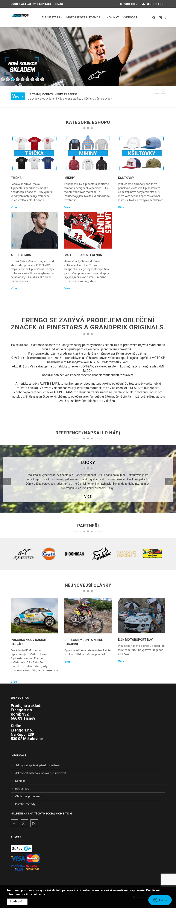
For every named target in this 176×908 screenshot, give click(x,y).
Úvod (14, 4)
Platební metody (25, 804)
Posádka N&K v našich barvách (28, 642)
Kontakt (45, 4)
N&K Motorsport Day (135, 639)
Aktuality (28, 4)
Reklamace (22, 788)
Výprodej (130, 17)
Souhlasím (17, 901)
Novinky (112, 17)
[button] (157, 91)
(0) (165, 17)
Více (14, 207)
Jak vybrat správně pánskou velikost (37, 765)
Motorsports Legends (83, 17)
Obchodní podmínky (28, 796)
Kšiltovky (126, 178)
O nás (59, 4)
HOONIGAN (86, 366)
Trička (16, 178)
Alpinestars (51, 17)
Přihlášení (130, 4)
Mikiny (69, 178)
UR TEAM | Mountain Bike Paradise (83, 642)
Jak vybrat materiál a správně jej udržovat (40, 773)
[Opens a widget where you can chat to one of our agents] (160, 900)
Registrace (154, 4)
